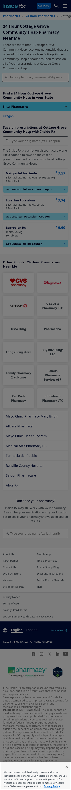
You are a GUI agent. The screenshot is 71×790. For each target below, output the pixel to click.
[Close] (67, 767)
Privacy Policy (52, 786)
